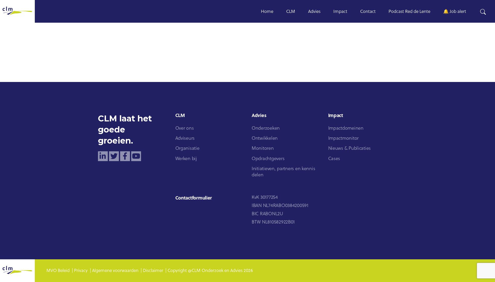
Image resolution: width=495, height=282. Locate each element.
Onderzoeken (266, 128)
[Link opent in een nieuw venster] (103, 156)
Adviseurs (185, 138)
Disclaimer (153, 270)
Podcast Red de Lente (409, 11)
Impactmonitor (343, 138)
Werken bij (186, 159)
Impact (340, 11)
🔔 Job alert (454, 11)
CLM (290, 11)
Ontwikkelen (265, 138)
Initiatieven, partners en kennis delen (283, 172)
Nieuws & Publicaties (349, 148)
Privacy (81, 270)
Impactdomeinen (346, 128)
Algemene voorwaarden (115, 270)
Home (267, 11)
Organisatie (187, 148)
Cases (334, 159)
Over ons (184, 128)
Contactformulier (193, 198)
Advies (314, 11)
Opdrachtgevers (268, 159)
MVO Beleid (58, 270)
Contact (368, 11)
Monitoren (263, 148)
